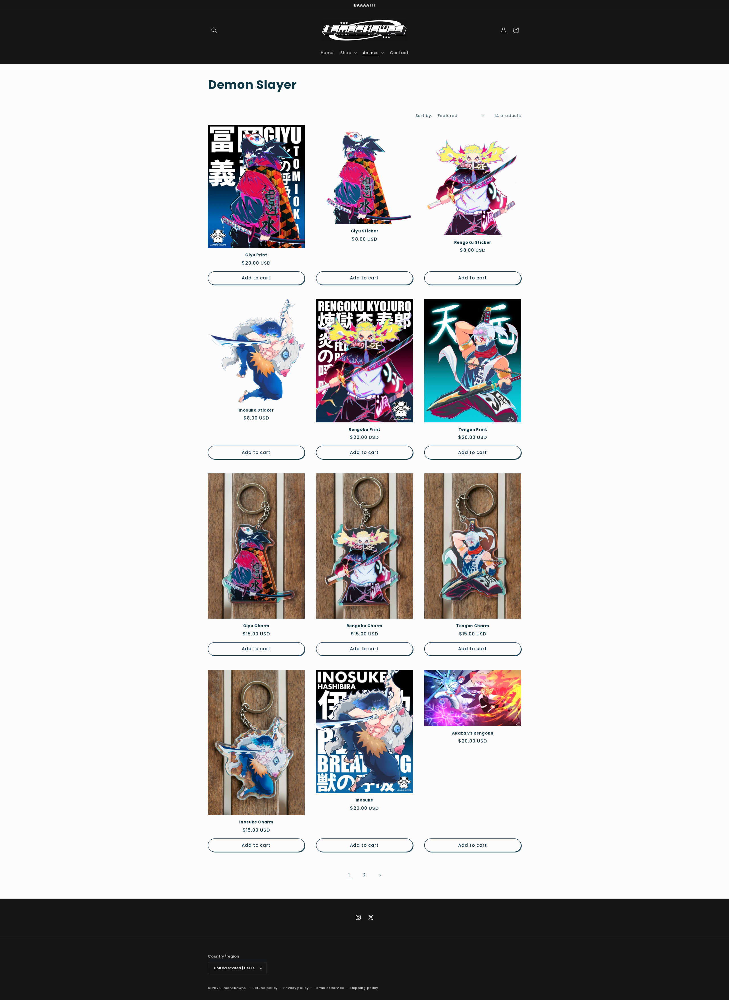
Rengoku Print (364, 429)
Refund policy (265, 987)
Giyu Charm (256, 626)
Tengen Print (472, 429)
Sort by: (423, 115)
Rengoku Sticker (472, 242)
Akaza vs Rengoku (472, 733)
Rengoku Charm (364, 626)
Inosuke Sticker (256, 410)
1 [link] (349, 875)
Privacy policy (296, 987)
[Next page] (380, 875)
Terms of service (329, 987)
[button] (214, 30)
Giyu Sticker (364, 231)
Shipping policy (364, 987)
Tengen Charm (472, 626)
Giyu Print (256, 255)
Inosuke (364, 800)
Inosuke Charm (256, 822)
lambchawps (234, 988)
